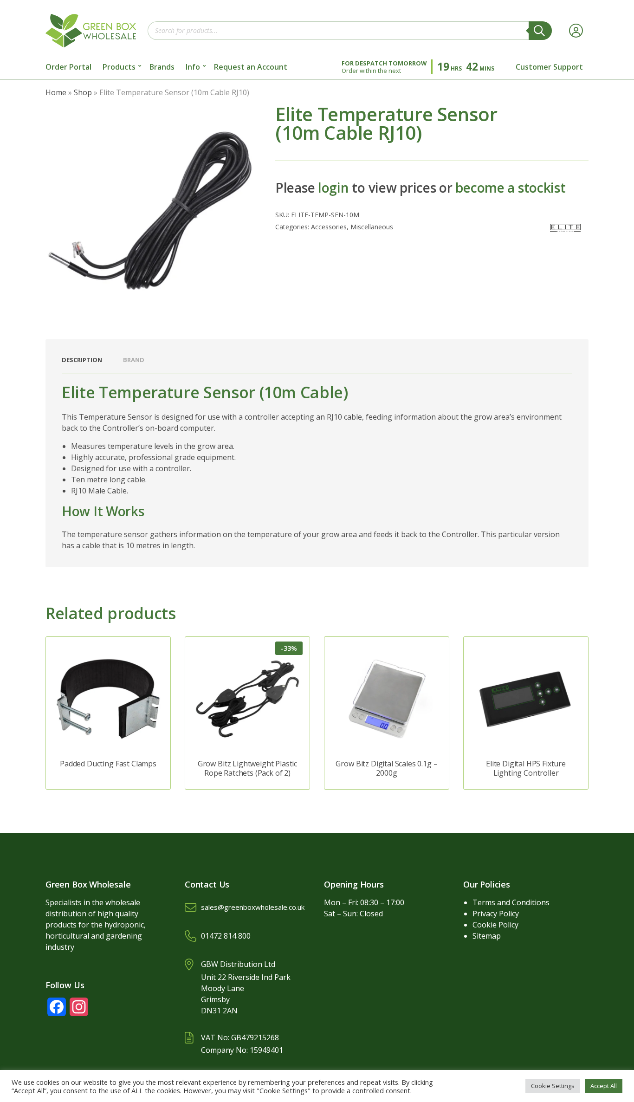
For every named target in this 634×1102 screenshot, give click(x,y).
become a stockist (510, 187)
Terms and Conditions (511, 902)
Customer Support (549, 67)
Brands (162, 67)
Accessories (329, 226)
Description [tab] (82, 360)
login (333, 187)
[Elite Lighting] (565, 228)
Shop (83, 92)
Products (119, 67)
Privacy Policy (495, 913)
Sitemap (486, 936)
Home (55, 92)
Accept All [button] (603, 1086)
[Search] (540, 30)
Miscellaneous (371, 226)
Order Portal (68, 67)
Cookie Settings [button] (553, 1086)
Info (193, 67)
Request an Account (250, 67)
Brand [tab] (133, 360)
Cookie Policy (495, 925)
